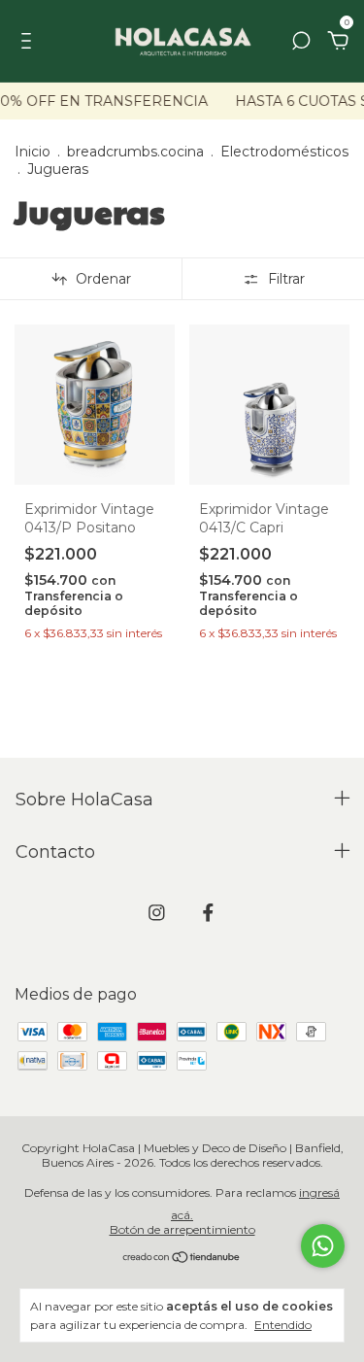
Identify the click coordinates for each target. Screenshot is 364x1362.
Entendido (283, 1324)
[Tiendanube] (182, 1258)
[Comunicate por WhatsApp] (323, 1246)
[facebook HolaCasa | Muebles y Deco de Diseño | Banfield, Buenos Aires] (208, 912)
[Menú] (30, 41)
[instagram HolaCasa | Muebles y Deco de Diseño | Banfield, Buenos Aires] (157, 912)
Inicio (32, 151)
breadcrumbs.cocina (135, 151)
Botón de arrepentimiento (182, 1229)
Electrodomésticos (284, 151)
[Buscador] (300, 41)
